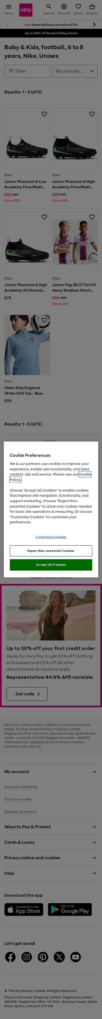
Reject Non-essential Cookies (51, 550)
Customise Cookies (51, 536)
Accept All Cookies (51, 564)
